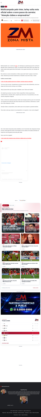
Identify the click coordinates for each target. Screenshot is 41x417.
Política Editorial (15, 412)
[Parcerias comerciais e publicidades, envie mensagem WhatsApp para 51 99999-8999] (20, 303)
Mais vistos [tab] (6, 205)
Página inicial (4, 412)
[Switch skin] (1, 3)
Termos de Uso (16, 414)
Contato (30, 412)
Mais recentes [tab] (12, 205)
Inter (5, 6)
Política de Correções (21, 412)
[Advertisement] (20, 57)
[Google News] (22, 200)
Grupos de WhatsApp (24, 414)
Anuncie (19, 414)
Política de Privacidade (35, 412)
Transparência (27, 412)
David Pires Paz (6, 20)
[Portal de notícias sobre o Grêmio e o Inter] (20, 2)
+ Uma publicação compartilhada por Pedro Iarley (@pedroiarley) (12, 179)
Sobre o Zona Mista (9, 412)
